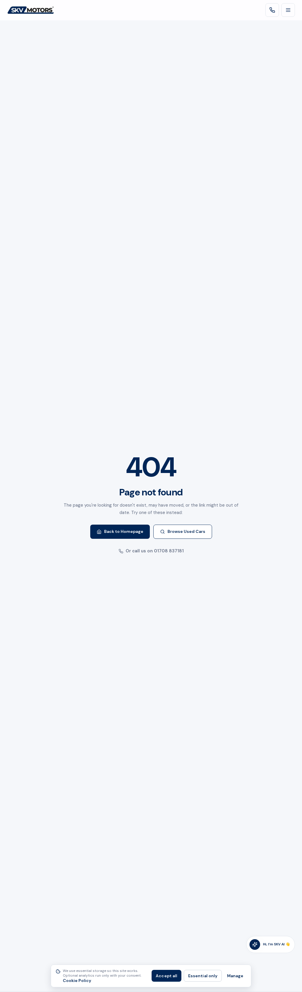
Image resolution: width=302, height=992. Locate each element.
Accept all (166, 975)
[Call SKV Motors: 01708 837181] (272, 10)
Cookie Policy (77, 980)
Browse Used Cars (186, 531)
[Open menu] (288, 10)
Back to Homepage (123, 531)
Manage (235, 975)
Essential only (202, 975)
